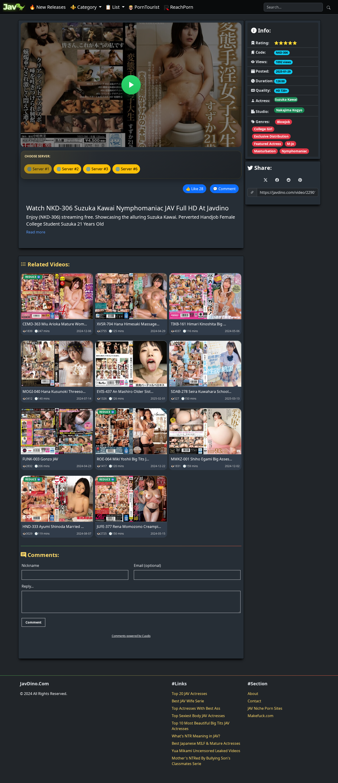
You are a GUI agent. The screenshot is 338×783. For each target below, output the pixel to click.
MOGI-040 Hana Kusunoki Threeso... (54, 391)
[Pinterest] (300, 180)
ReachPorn (181, 7)
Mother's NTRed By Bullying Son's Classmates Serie (201, 761)
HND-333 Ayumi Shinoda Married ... (53, 526)
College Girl (263, 129)
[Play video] (131, 84)
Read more (35, 232)
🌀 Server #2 (68, 168)
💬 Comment (224, 188)
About (253, 693)
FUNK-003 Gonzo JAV (40, 459)
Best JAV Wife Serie (188, 701)
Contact (254, 701)
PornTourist (146, 7)
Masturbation (265, 151)
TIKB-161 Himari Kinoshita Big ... (198, 324)
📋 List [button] (113, 7)
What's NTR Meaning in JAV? (196, 736)
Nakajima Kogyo (289, 110)
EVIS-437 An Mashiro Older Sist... (125, 391)
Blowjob (283, 122)
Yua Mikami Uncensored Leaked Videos (206, 750)
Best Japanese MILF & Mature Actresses (206, 743)
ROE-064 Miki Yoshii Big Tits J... (123, 459)
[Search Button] (328, 7)
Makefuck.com (260, 715)
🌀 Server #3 (97, 168)
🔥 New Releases (47, 7)
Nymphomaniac (294, 151)
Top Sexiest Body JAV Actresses (198, 715)
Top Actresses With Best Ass (196, 708)
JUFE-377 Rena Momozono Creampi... (129, 526)
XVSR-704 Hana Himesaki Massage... (128, 324)
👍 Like (194, 188)
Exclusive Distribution (271, 136)
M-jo (290, 143)
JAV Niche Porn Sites (265, 708)
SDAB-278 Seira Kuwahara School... (201, 391)
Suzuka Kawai (286, 99)
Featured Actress (267, 143)
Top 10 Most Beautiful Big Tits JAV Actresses (200, 726)
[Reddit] (288, 180)
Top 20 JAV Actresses (189, 693)
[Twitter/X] (265, 180)
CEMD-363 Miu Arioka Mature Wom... (55, 324)
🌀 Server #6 (126, 168)
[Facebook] (277, 180)
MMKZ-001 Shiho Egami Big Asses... (201, 459)
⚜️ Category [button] (84, 7)
